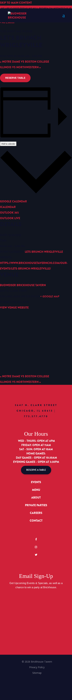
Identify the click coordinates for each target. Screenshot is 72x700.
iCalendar (8, 207)
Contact (36, 521)
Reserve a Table (36, 470)
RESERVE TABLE (15, 77)
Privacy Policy (37, 667)
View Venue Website (14, 308)
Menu (36, 490)
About (36, 498)
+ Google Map (49, 296)
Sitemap (37, 672)
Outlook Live (10, 218)
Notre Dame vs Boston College (24, 62)
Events (36, 482)
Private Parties (36, 505)
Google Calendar (13, 201)
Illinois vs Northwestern (20, 67)
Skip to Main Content (16, 3)
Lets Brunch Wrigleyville (44, 252)
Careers (36, 513)
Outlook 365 (9, 213)
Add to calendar (8, 144)
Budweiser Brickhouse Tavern (23, 285)
